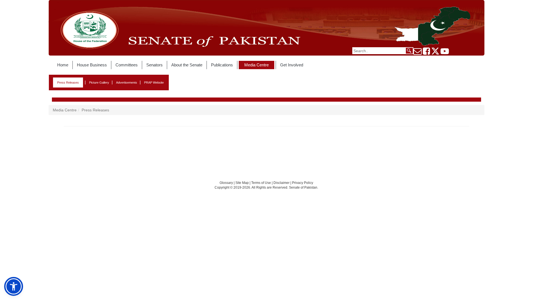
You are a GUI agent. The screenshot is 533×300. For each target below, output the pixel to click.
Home (62, 64)
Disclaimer (281, 183)
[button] (14, 286)
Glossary (226, 183)
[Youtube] (445, 53)
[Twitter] (435, 53)
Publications (222, 64)
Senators (154, 64)
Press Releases (68, 82)
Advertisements (126, 82)
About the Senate (186, 64)
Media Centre (256, 64)
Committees (126, 64)
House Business (92, 64)
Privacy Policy (302, 183)
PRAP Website (154, 82)
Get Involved (291, 64)
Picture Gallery (99, 82)
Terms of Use (261, 183)
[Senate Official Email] (417, 53)
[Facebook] (426, 53)
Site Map (242, 183)
